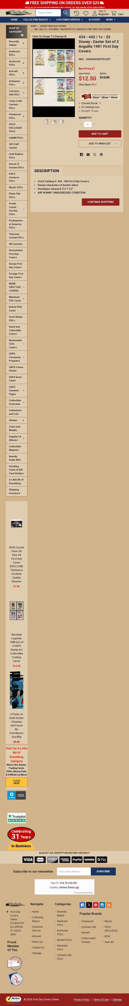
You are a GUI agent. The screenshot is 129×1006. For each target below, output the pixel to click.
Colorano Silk (88, 926)
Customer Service (68, 19)
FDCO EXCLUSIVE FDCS (15, 128)
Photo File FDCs (14, 195)
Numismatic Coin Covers (15, 344)
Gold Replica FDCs (16, 156)
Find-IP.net (88, 893)
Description (46, 171)
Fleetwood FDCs (15, 116)
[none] (53, 77)
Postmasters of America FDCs (16, 224)
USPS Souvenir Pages (14, 391)
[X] (95, 154)
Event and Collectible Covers (15, 330)
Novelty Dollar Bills (15, 458)
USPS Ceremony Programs (15, 357)
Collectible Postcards (15, 402)
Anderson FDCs (14, 53)
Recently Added (14, 43)
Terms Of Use (101, 999)
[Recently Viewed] (77, 13)
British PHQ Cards (15, 309)
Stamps (13, 420)
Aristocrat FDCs (14, 63)
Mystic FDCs (16, 187)
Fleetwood (87, 921)
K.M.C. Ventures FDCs (14, 177)
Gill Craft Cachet (14, 146)
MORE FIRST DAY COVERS (15, 287)
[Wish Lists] (86, 13)
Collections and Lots (15, 412)
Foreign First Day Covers (16, 275)
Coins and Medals (14, 428)
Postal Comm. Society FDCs (13, 209)
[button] (100, 143)
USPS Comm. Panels (16, 369)
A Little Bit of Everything (16, 481)
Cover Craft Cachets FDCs (15, 105)
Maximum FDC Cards (15, 299)
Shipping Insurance (14, 491)
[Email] (88, 154)
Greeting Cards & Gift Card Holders (16, 470)
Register (103, 14)
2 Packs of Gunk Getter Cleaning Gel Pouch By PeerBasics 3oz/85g (16, 725)
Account (94, 19)
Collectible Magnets (15, 448)
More (109, 19)
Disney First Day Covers (15, 265)
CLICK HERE (16, 782)
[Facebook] (81, 154)
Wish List (37, 941)
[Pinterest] (101, 154)
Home (14, 19)
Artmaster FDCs (14, 83)
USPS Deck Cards (15, 379)
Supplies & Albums (15, 438)
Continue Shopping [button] (101, 201)
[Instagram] (102, 905)
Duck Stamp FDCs (15, 318)
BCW (107, 936)
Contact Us (38, 947)
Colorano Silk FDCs (14, 93)
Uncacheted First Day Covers (15, 254)
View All (109, 942)
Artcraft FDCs (13, 73)
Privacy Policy (82, 999)
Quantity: (85, 117)
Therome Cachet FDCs (16, 236)
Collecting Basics (35, 19)
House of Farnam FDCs (16, 166)
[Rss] (109, 905)
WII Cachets (15, 244)
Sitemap (36, 953)
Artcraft (85, 932)
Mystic (108, 921)
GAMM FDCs (16, 137)
